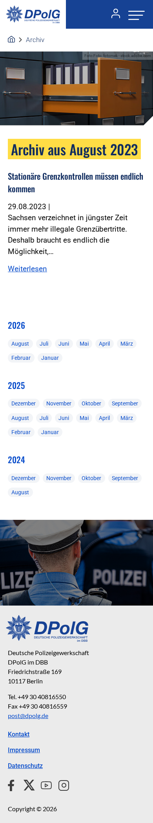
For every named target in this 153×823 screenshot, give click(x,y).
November (58, 403)
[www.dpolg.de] (11, 40)
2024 (16, 459)
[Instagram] (60, 784)
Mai (84, 344)
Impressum (24, 750)
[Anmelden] (112, 14)
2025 (16, 385)
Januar (50, 358)
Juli (44, 344)
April (104, 344)
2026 (16, 325)
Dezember (23, 403)
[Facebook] (13, 784)
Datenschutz (25, 766)
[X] (26, 784)
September (125, 403)
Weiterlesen (27, 268)
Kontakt (18, 734)
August (20, 344)
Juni (63, 344)
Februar (21, 358)
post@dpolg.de (28, 715)
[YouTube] (43, 784)
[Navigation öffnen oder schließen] (134, 14)
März (126, 344)
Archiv (35, 40)
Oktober (91, 403)
